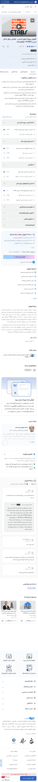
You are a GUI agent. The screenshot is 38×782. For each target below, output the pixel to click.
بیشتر (32, 247)
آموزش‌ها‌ (27, 12)
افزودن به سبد (27, 778)
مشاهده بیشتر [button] (31, 734)
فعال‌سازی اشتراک (20, 257)
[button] (19, 7)
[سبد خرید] (3, 7)
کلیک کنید (6, 2)
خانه (35, 12)
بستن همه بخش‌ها (7, 117)
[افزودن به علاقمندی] (34, 602)
